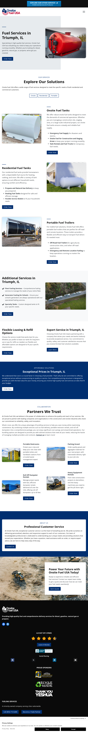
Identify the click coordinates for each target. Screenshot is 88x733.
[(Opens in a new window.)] (44, 651)
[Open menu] (84, 12)
